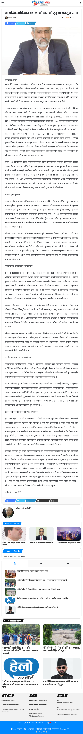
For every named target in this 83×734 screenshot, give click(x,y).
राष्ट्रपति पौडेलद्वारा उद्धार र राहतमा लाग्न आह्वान (32, 571)
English (63, 729)
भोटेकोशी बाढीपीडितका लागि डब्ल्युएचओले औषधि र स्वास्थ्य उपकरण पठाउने (42, 580)
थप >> (69, 729)
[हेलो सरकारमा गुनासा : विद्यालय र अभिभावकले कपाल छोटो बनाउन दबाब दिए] (10, 601)
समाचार (19, 729)
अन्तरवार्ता (31, 729)
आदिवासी (39, 729)
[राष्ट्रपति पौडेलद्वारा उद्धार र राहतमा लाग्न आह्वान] (10, 574)
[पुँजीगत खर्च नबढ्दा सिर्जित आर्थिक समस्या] (14, 534)
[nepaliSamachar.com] (41, 3)
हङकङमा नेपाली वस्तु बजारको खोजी (69, 543)
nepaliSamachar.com (58, 723)
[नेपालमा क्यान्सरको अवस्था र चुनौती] (41, 534)
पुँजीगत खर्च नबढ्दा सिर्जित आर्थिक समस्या (13, 543)
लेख (25, 729)
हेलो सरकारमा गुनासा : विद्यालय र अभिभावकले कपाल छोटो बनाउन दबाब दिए (42, 598)
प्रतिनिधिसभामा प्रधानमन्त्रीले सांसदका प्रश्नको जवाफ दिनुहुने (37, 607)
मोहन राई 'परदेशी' (12, 18)
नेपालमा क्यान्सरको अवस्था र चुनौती (41, 543)
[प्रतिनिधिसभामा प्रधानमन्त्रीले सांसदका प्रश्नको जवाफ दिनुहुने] (10, 610)
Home (13, 729)
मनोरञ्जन (55, 729)
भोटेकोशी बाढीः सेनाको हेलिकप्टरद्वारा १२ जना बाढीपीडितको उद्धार (38, 589)
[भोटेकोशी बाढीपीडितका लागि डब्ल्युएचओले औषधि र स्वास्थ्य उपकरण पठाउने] (10, 583)
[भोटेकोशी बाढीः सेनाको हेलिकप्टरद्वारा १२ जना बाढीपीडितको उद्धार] (10, 592)
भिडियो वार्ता (47, 729)
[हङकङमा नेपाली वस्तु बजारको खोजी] (69, 534)
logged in (12, 556)
